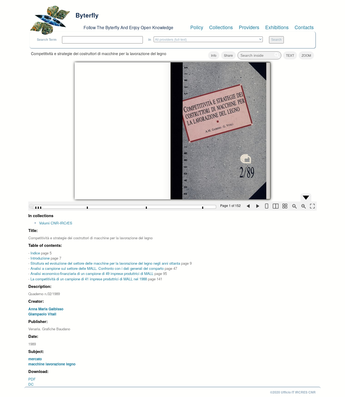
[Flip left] (248, 206)
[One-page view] (266, 206)
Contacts (304, 27)
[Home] (50, 20)
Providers (249, 27)
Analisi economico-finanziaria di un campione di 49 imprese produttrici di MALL (91, 273)
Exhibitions (277, 27)
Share (228, 55)
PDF (32, 379)
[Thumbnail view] (284, 206)
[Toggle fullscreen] (312, 206)
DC (31, 384)
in (149, 39)
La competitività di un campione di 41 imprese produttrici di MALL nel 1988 (88, 278)
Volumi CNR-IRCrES (55, 223)
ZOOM (306, 55)
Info (213, 55)
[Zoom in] (303, 206)
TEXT (290, 55)
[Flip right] (257, 206)
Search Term (47, 39)
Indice (35, 252)
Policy (196, 27)
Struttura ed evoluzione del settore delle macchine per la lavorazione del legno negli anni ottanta (105, 263)
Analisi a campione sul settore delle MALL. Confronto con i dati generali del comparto (97, 268)
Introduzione (40, 258)
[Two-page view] (275, 206)
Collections (221, 27)
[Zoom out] (293, 206)
